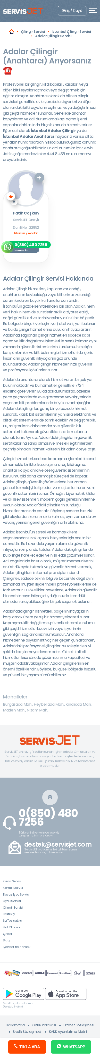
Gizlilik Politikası (44, 1025)
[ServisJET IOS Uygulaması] (65, 993)
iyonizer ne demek (16, 947)
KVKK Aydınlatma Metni (68, 1031)
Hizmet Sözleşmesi (79, 1025)
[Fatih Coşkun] (26, 188)
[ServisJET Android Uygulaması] (23, 993)
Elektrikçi (9, 914)
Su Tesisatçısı (13, 920)
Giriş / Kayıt (72, 10)
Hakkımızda (15, 1025)
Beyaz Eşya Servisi (16, 894)
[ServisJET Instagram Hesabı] (50, 797)
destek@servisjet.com (58, 844)
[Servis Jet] (11, 31)
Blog (6, 940)
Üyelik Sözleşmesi (27, 1031)
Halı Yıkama (11, 927)
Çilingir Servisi (13, 907)
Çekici (7, 934)
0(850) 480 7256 (48, 817)
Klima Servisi (12, 881)
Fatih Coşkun (26, 213)
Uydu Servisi (12, 901)
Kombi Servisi (13, 888)
